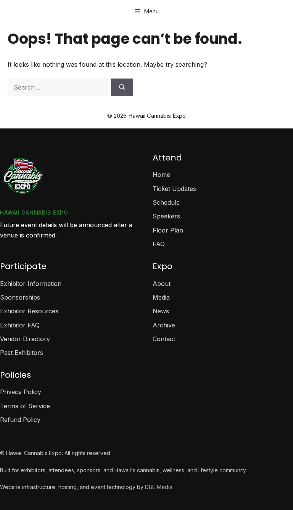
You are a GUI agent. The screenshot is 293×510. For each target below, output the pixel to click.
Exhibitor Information (30, 283)
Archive (164, 325)
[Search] (122, 87)
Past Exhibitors (21, 352)
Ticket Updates (174, 188)
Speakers (166, 216)
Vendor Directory (25, 339)
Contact (164, 339)
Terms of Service (25, 406)
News (161, 311)
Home (161, 174)
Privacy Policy (20, 392)
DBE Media (158, 487)
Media (161, 297)
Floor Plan (168, 230)
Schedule (166, 202)
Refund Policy (20, 419)
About (162, 283)
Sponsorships (20, 297)
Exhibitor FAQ (20, 325)
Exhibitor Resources (29, 311)
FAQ (159, 244)
